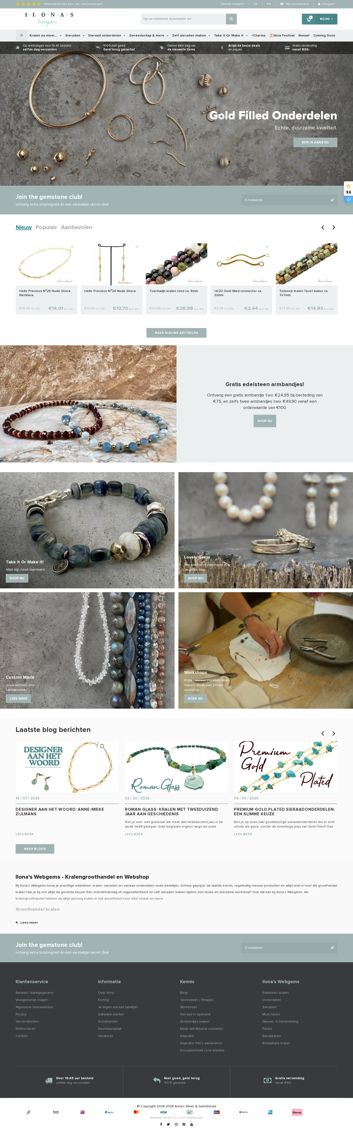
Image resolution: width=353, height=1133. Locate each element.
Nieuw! (304, 35)
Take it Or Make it (229, 35)
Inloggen (328, 4)
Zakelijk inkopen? (232, 4)
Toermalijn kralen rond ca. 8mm (173, 291)
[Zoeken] (231, 19)
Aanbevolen (76, 227)
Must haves (271, 1014)
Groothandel (107, 1021)
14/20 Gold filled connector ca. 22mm (238, 293)
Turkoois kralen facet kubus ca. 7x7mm (303, 293)
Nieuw (24, 227)
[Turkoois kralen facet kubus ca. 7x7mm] (306, 263)
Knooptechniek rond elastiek (202, 1050)
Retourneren (26, 1028)
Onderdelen (271, 1000)
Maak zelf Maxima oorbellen (201, 1028)
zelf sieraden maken (170, 892)
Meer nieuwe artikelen (176, 333)
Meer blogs (35, 849)
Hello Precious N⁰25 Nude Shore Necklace (45, 293)
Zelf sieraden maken (189, 35)
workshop (242, 892)
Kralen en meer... (44, 35)
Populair (46, 227)
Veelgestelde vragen (32, 1000)
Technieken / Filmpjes (196, 1000)
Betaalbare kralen (276, 1043)
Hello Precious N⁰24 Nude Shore (110, 291)
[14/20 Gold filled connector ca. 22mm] (241, 263)
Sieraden (73, 35)
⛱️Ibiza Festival (282, 35)
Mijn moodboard (296, 4)
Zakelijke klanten (111, 1014)
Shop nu (264, 421)
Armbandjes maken (195, 1021)
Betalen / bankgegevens (35, 992)
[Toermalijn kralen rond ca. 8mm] (176, 263)
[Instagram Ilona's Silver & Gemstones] (176, 1124)
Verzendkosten (27, 1021)
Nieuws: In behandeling (280, 1021)
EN (269, 4)
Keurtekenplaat (110, 1028)
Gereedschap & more (147, 35)
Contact (22, 1036)
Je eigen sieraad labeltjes (118, 1007)
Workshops (188, 1007)
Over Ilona (106, 992)
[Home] (22, 36)
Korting (103, 1000)
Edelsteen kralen (275, 992)
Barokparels (271, 1036)
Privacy (21, 1014)
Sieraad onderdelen (105, 35)
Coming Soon (324, 35)
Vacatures (105, 1036)
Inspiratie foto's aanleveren (201, 1043)
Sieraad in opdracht (195, 1014)
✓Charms (258, 35)
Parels (267, 1028)
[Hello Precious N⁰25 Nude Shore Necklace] (46, 263)
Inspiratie (187, 1036)
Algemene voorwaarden (34, 1007)
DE (255, 4)
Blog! (184, 992)
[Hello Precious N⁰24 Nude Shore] (111, 263)
